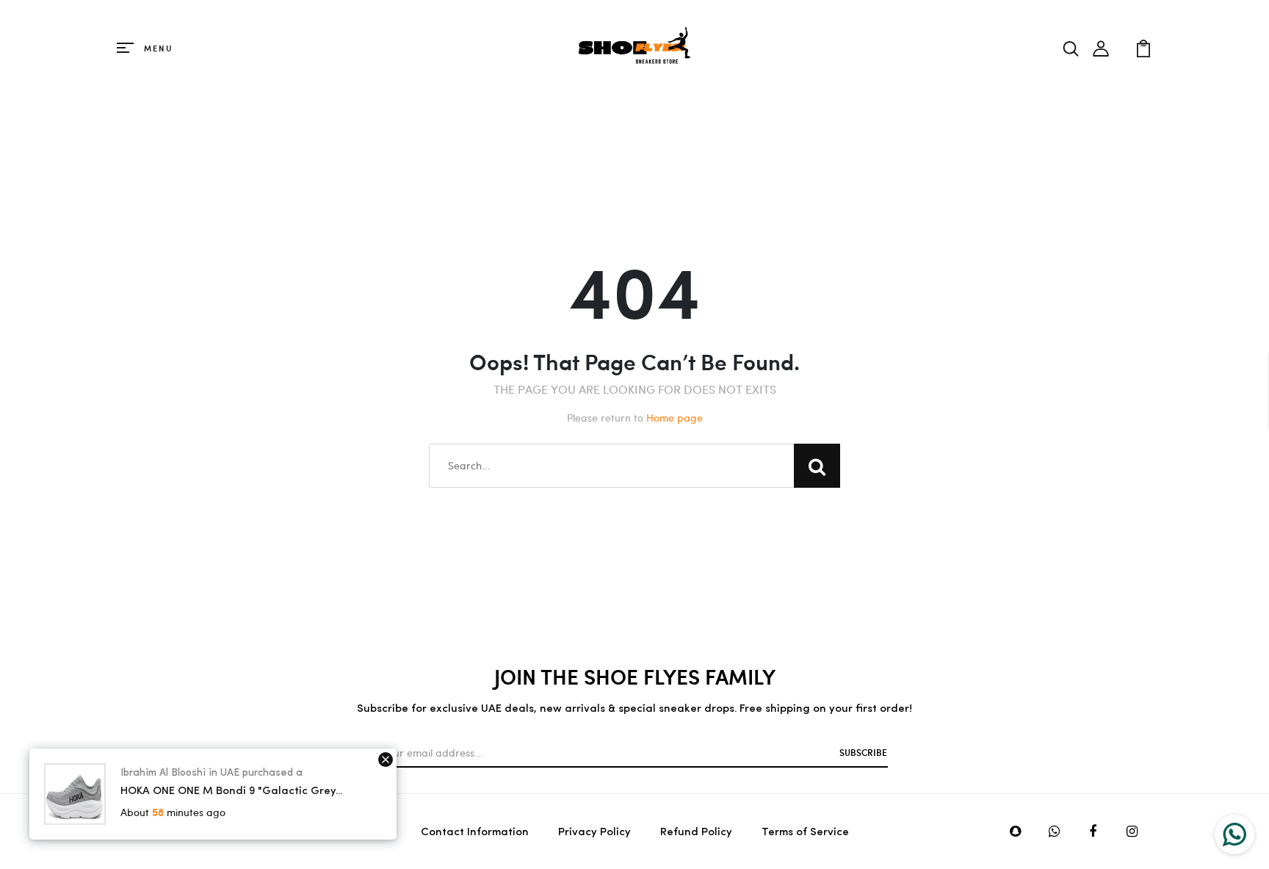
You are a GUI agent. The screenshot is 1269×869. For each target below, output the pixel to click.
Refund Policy (696, 832)
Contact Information (475, 832)
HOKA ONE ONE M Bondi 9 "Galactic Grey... (231, 791)
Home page (674, 418)
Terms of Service (805, 832)
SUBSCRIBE (863, 752)
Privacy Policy (594, 832)
